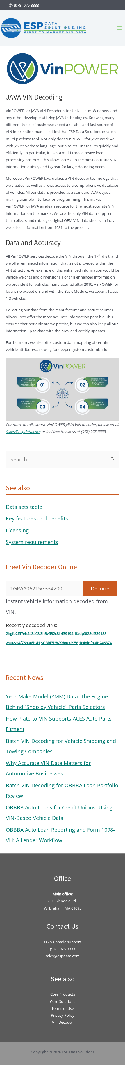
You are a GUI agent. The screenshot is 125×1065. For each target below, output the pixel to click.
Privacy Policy (62, 1015)
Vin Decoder (62, 1022)
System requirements (32, 541)
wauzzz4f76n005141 (23, 642)
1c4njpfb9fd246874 (95, 642)
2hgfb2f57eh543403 (23, 633)
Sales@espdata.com (23, 431)
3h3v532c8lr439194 (56, 633)
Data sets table (24, 506)
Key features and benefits (37, 518)
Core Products (62, 994)
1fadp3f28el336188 (90, 633)
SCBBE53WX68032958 (59, 642)
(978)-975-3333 (26, 5)
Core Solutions (62, 1001)
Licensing (17, 530)
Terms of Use (62, 1008)
